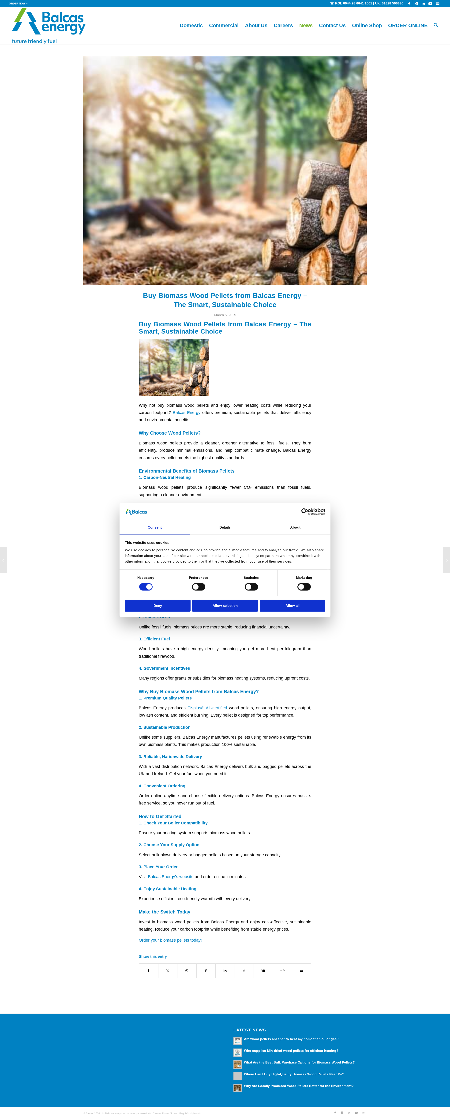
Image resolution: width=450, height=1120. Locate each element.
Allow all (292, 606)
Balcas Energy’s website (171, 876)
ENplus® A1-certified (207, 707)
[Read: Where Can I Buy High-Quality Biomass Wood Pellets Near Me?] (237, 1076)
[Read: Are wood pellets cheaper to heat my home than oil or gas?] (237, 1041)
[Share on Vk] (263, 971)
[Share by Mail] (301, 971)
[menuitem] (18, 3)
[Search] (436, 25)
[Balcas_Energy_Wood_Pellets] (48, 25)
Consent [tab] (155, 527)
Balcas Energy (186, 412)
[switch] (198, 587)
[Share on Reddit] (282, 971)
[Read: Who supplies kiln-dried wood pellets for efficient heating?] (237, 1053)
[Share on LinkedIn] (225, 971)
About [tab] (295, 527)
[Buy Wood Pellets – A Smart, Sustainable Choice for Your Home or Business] (3, 560)
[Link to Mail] (437, 3)
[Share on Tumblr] (244, 971)
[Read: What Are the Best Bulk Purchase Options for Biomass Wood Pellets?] (237, 1064)
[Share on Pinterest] (206, 971)
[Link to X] (416, 3)
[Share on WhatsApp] (186, 971)
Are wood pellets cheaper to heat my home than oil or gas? (291, 1039)
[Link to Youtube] (430, 3)
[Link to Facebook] (409, 3)
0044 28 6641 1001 (357, 3)
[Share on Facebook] (148, 971)
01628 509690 (392, 3)
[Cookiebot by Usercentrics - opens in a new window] (304, 511)
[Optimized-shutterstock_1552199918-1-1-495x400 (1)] (225, 170)
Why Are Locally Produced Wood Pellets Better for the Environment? (299, 1086)
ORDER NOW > (18, 3)
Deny (158, 606)
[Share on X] (167, 971)
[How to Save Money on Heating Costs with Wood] (446, 560)
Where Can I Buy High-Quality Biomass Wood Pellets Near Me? (294, 1074)
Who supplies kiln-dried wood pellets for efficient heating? (291, 1050)
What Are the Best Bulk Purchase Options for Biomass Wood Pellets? (299, 1062)
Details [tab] (225, 527)
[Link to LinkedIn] (423, 3)
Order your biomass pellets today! (170, 940)
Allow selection (225, 606)
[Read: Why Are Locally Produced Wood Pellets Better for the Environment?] (237, 1088)
